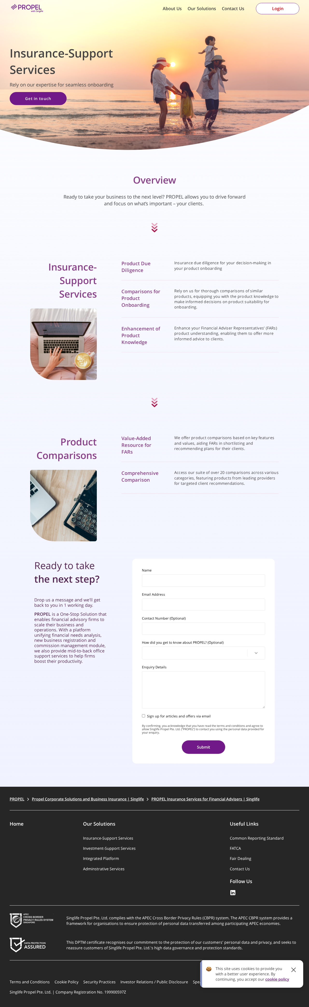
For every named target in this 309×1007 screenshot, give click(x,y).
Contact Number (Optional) (164, 618)
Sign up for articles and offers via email (179, 716)
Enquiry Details (154, 667)
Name (147, 570)
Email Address (153, 595)
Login (277, 8)
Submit (203, 747)
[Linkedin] (233, 893)
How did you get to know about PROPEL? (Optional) (183, 643)
